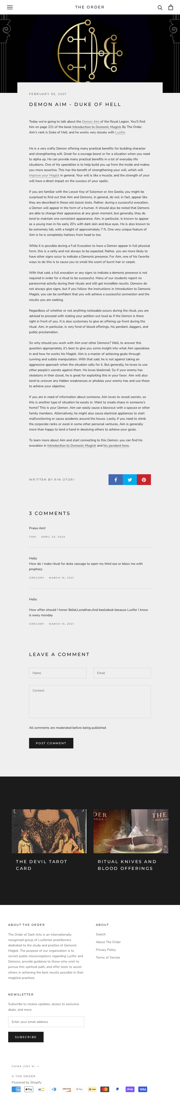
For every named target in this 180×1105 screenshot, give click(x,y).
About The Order (108, 942)
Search (101, 934)
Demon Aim (91, 121)
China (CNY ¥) (23, 1066)
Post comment (51, 743)
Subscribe (26, 1037)
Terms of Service (108, 957)
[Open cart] (171, 7)
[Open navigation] (10, 7)
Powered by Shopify (26, 1082)
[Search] (160, 7)
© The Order (24, 1076)
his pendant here (116, 445)
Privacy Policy (106, 950)
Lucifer (120, 132)
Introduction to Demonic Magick (96, 127)
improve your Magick (44, 175)
